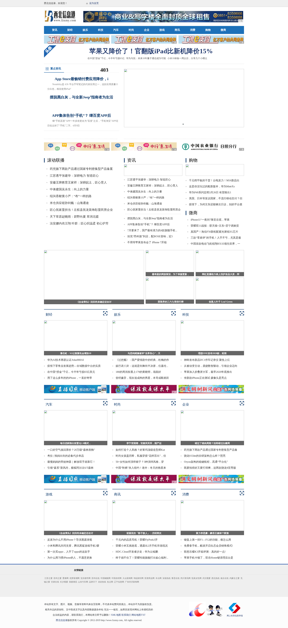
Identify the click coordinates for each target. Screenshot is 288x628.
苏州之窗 (58, 578)
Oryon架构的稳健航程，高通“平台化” (206, 461)
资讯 (54, 29)
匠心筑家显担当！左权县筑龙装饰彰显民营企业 (81, 209)
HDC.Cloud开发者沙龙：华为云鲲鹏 (137, 551)
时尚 (131, 29)
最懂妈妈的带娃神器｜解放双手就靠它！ (71, 461)
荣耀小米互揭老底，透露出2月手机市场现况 (142, 545)
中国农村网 (117, 578)
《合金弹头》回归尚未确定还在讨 (94, 302)
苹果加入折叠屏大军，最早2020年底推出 (208, 371)
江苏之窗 (48, 578)
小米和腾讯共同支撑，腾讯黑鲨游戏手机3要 (73, 545)
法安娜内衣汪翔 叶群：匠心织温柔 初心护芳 (79, 223)
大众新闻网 (127, 578)
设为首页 (94, 3)
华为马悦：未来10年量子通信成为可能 (146, 58)
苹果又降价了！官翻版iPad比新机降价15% (151, 51)
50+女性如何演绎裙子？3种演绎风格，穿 (140, 461)
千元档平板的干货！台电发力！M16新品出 (214, 180)
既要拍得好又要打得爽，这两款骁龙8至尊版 (210, 467)
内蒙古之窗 (235, 578)
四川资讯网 (185, 578)
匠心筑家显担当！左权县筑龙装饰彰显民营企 (154, 209)
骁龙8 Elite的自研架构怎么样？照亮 (205, 455)
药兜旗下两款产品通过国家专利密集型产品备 (210, 449)
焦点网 (110, 582)
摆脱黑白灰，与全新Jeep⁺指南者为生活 (150, 218)
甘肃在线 (55, 582)
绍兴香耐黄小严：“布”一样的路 (71, 196)
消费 (192, 29)
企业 (146, 29)
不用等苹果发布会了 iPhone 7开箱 (147, 242)
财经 (70, 29)
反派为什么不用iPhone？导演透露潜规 (69, 539)
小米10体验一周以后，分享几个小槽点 (187, 58)
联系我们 (126, 615)
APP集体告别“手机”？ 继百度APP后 (148, 224)
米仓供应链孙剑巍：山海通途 (69, 203)
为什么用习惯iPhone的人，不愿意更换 (69, 557)
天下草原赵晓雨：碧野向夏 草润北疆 (74, 216)
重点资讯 (55, 68)
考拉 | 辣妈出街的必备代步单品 (65, 455)
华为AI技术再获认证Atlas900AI (65, 359)
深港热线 (166, 578)
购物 (208, 29)
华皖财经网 (139, 578)
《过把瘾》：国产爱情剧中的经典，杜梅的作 (142, 359)
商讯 (177, 29)
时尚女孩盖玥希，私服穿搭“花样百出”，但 (141, 455)
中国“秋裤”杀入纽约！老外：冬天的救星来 (141, 467)
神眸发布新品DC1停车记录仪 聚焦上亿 (207, 359)
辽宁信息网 (119, 582)
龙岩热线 (102, 582)
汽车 (116, 29)
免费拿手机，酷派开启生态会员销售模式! (208, 545)
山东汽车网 (83, 582)
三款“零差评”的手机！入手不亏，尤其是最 (216, 237)
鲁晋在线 (176, 578)
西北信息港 (62, 620)
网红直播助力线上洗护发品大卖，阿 (220, 274)
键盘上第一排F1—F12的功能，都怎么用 (207, 539)
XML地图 (116, 615)
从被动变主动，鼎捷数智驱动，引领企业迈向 (210, 365)
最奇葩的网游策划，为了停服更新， (170, 274)
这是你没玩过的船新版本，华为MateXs (212, 186)
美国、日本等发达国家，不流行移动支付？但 (215, 198)
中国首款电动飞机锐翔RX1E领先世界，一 (215, 243)
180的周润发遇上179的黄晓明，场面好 (138, 371)
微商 (223, 29)
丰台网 (159, 578)
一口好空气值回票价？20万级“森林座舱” (71, 449)
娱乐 (85, 29)
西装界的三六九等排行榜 (171, 302)
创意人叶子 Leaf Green (220, 302)
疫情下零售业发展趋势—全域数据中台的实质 (74, 365)
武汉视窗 (206, 578)
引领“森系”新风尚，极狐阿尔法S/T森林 (70, 467)
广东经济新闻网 (132, 582)
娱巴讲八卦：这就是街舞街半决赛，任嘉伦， (142, 365)
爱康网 (65, 578)
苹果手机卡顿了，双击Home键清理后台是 (208, 557)
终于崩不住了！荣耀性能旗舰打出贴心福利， (142, 557)
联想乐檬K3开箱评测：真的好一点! (205, 551)
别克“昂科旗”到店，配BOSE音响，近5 (150, 236)
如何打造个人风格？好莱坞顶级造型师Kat (140, 449)
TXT (143, 615)
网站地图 (136, 615)
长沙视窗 (64, 582)
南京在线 (224, 578)
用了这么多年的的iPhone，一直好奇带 (69, 377)
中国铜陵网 (105, 578)
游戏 (162, 29)
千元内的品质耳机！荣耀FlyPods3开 (137, 539)
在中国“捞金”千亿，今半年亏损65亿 (106, 58)
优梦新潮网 (75, 578)
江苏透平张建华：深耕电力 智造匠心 (74, 175)
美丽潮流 (73, 582)
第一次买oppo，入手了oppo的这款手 (68, 551)
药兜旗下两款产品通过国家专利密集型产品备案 (81, 168)
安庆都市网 (85, 578)
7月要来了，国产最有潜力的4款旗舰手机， (152, 230)
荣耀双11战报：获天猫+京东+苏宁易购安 (215, 225)
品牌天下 (93, 582)
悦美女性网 (197, 578)
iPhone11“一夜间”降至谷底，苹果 (210, 219)
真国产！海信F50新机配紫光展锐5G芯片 (214, 231)
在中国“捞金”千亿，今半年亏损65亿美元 (71, 371)
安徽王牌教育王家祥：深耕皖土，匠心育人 (78, 182)
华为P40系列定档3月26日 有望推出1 (210, 192)
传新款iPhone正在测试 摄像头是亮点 (205, 377)
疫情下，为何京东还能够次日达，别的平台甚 (215, 204)
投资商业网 (149, 578)
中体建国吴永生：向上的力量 (69, 189)
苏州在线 (96, 578)
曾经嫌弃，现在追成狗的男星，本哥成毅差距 (142, 377)
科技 (100, 29)
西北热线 (216, 578)
